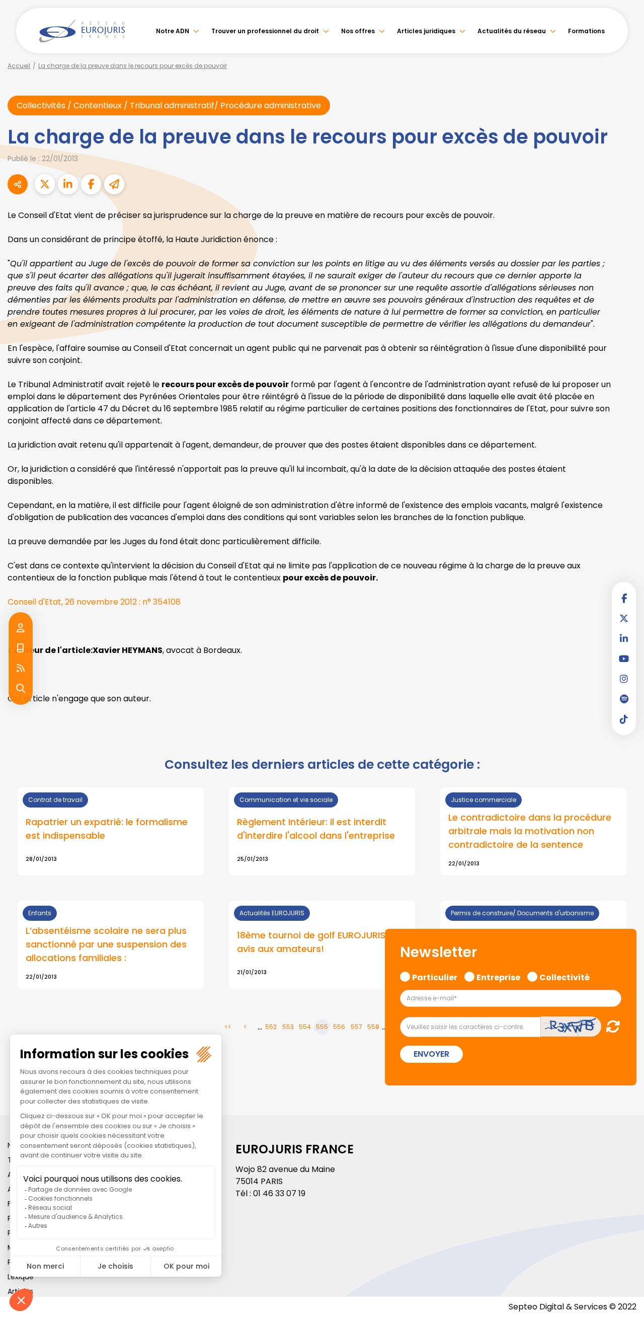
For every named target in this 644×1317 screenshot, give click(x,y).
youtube (624, 658)
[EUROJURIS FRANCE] (82, 30)
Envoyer (431, 1054)
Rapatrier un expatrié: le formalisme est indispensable (107, 829)
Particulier (434, 976)
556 (339, 1026)
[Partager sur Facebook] (91, 184)
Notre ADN (172, 31)
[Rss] (21, 669)
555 (322, 1026)
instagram (624, 679)
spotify (624, 699)
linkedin (624, 638)
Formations (586, 31)
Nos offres (358, 31)
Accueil (19, 65)
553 (288, 1026)
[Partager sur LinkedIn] (68, 184)
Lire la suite (322, 945)
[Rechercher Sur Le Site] (21, 689)
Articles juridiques (426, 31)
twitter (624, 618)
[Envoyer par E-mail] (114, 184)
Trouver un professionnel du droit (265, 31)
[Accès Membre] (21, 628)
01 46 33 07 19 (279, 1193)
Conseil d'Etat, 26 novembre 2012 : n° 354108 (94, 602)
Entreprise (498, 976)
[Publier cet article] (45, 184)
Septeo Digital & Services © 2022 (572, 1306)
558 (373, 1026)
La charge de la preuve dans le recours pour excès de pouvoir (132, 65)
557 (356, 1026)
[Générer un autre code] (610, 1026)
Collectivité (564, 976)
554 (305, 1026)
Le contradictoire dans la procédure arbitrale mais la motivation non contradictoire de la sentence (529, 831)
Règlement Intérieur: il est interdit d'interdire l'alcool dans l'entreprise (316, 829)
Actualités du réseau (511, 31)
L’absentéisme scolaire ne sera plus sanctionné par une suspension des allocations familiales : (106, 944)
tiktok (624, 719)
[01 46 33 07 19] (21, 648)
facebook (624, 598)
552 (271, 1026)
